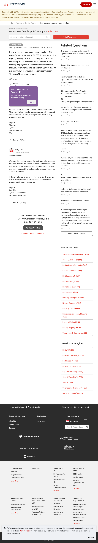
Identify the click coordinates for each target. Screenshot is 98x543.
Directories (36, 468)
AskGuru (14, 472)
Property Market (71, 322)
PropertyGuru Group (17, 416)
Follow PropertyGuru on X (85, 407)
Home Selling (70, 292)
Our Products (14, 425)
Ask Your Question (33, 228)
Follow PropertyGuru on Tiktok (88, 407)
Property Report (69, 447)
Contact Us (41, 416)
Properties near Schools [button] (58, 513)
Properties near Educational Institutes (59, 500)
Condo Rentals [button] (78, 477)
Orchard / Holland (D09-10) (73, 393)
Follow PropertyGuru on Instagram (74, 407)
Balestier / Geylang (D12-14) (73, 355)
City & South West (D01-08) (73, 372)
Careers (12, 428)
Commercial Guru (29, 436)
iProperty (29, 456)
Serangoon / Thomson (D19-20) (75, 388)
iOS (38, 407)
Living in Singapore (72, 303)
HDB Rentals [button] (77, 474)
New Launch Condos (18, 504)
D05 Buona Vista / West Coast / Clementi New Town (79, 512)
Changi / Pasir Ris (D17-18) (73, 377)
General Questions (72, 271)
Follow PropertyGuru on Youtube (78, 407)
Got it (32, 102)
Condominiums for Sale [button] (59, 481)
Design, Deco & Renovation (75, 265)
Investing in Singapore (73, 298)
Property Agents (71, 308)
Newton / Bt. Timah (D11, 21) (73, 366)
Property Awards (69, 438)
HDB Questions (71, 276)
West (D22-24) (68, 382)
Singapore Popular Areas (78, 499)
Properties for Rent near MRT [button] (38, 513)
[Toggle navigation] (94, 4)
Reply (24, 140)
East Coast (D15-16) (70, 361)
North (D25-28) (68, 350)
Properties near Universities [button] (58, 508)
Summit (29, 448)
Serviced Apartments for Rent (78, 482)
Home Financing (71, 287)
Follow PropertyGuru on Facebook (70, 407)
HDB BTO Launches (17, 478)
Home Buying (71, 281)
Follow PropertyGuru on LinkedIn (81, 407)
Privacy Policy (25, 531)
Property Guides (16, 475)
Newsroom (41, 421)
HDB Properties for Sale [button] (59, 475)
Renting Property (16, 45)
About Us (12, 421)
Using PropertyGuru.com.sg (75, 333)
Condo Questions (72, 260)
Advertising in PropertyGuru (76, 254)
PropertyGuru (16, 468)
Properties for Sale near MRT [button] (38, 508)
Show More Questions (76, 234)
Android (30, 407)
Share (26, 84)
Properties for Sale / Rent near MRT (38, 500)
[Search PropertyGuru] (87, 427)
